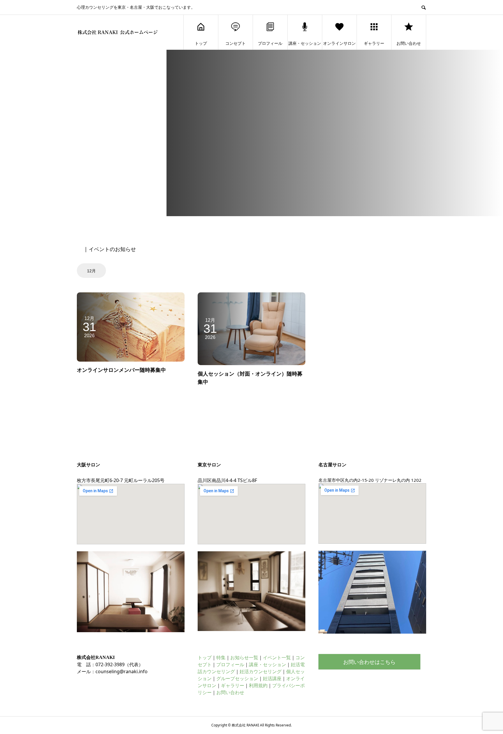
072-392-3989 (110, 664)
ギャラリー (374, 43)
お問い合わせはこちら (369, 661)
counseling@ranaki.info (121, 671)
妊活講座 (272, 678)
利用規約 (258, 685)
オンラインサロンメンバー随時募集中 (121, 369)
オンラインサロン (339, 43)
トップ (201, 43)
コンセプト (235, 43)
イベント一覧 (277, 657)
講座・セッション (304, 43)
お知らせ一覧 (244, 657)
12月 (91, 271)
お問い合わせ (408, 43)
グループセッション (237, 678)
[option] (92, 270)
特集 (221, 657)
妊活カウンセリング (260, 671)
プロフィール (270, 43)
